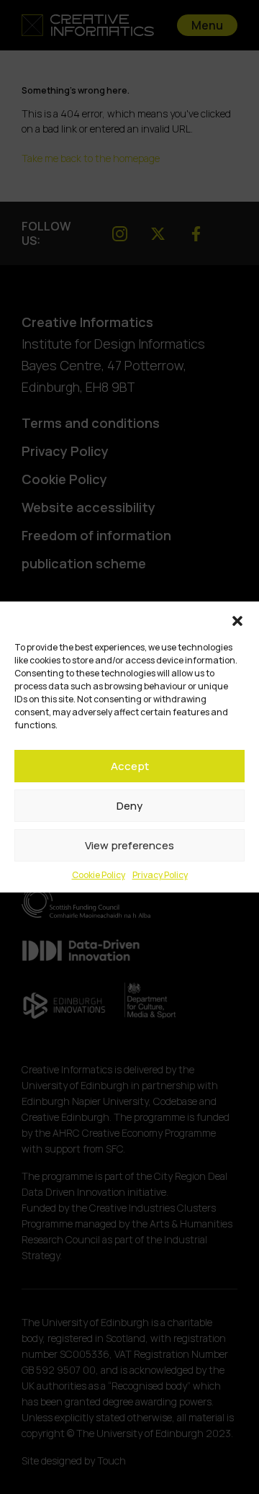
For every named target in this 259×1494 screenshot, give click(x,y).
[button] (237, 619)
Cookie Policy (98, 875)
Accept (130, 766)
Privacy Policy (160, 875)
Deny (129, 805)
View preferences (129, 845)
